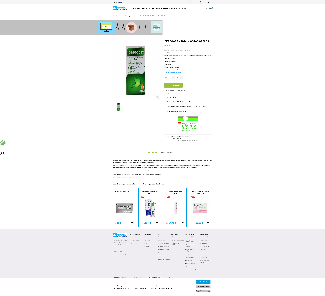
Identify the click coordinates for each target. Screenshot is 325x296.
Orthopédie (189, 266)
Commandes (147, 240)
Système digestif (204, 240)
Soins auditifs (189, 254)
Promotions (134, 243)
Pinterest (175, 97)
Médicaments (134, 237)
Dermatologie (203, 243)
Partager (170, 97)
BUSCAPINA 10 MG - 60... (122, 192)
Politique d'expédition (164, 246)
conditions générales (192, 102)
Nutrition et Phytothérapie (190, 240)
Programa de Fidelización (175, 244)
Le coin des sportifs (191, 270)
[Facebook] (123, 255)
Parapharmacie (135, 240)
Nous (159, 237)
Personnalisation (203, 287)
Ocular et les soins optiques (191, 250)
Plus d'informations (203, 291)
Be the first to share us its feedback (187, 141)
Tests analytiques (176, 237)
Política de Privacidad (164, 259)
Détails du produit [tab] (168, 152)
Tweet (173, 97)
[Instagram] (126, 255)
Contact (146, 246)
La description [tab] (151, 152)
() (195, 2)
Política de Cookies (163, 256)
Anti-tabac (202, 249)
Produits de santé (190, 263)
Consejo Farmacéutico (178, 240)
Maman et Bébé (190, 237)
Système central (204, 257)
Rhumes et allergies (205, 246)
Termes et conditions (163, 243)
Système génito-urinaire (204, 253)
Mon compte (147, 237)
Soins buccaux (190, 257)
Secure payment (162, 252)
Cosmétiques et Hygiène (190, 245)
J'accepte (203, 282)
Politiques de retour (163, 249)
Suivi (145, 243)
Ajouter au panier (173, 85)
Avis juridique (161, 240)
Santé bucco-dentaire (205, 237)
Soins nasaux (189, 260)
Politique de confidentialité (175, 102)
